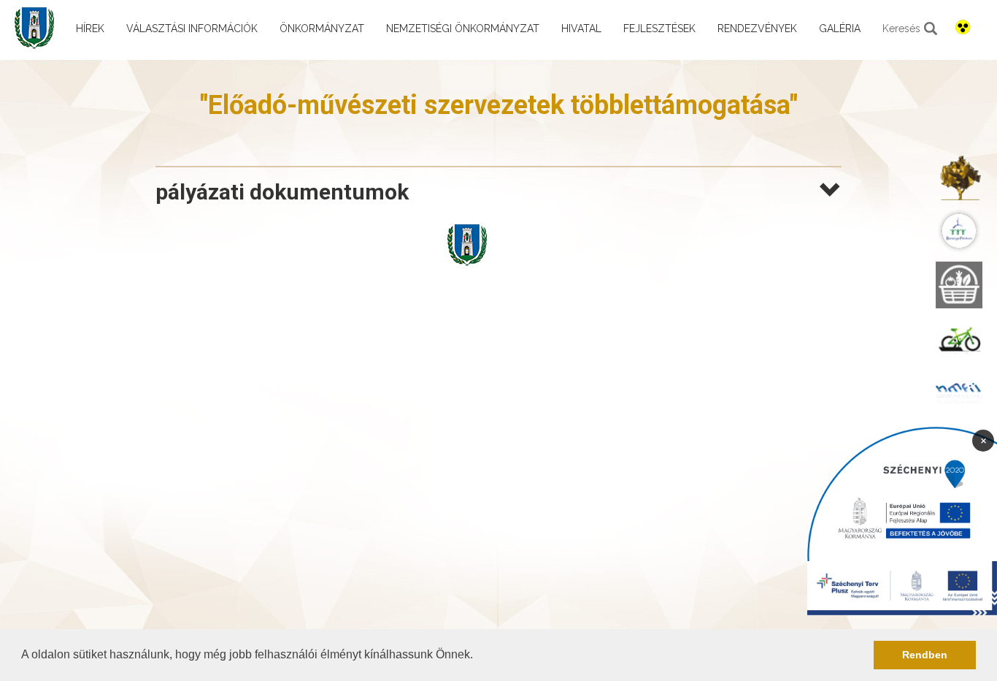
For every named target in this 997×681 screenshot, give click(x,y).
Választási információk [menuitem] (192, 28)
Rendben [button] (924, 655)
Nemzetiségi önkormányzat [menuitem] (462, 28)
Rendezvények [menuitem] (757, 28)
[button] (478, 656)
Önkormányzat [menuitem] (322, 28)
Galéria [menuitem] (840, 28)
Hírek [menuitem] (90, 28)
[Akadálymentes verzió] (962, 27)
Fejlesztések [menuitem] (659, 28)
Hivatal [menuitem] (581, 28)
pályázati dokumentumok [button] (282, 192)
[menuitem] (959, 176)
